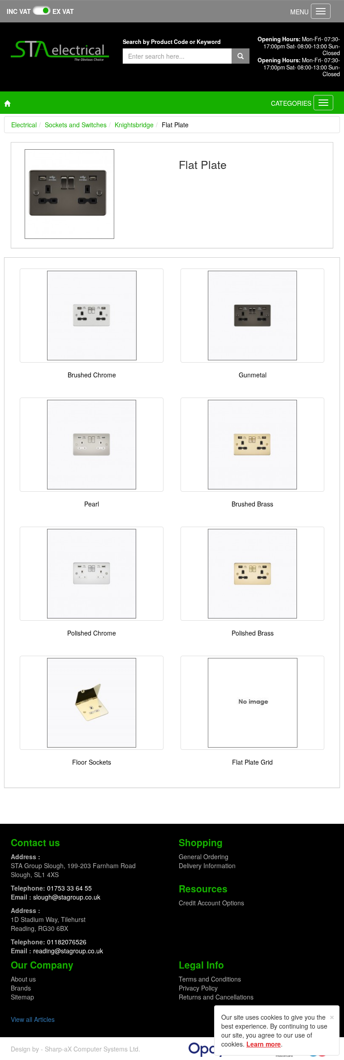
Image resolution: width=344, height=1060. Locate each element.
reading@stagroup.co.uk (68, 950)
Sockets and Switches (76, 124)
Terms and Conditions (210, 978)
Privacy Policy (198, 987)
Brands (21, 987)
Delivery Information (207, 865)
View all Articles (33, 1019)
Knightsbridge (134, 124)
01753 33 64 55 (69, 887)
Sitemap (22, 996)
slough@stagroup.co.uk (66, 896)
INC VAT (19, 11)
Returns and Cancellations (216, 996)
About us (23, 978)
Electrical (24, 124)
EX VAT (63, 11)
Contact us (35, 842)
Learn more (263, 1043)
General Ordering (203, 856)
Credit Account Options (211, 902)
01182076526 (66, 941)
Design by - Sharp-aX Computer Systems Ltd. (75, 1048)
